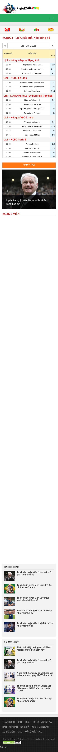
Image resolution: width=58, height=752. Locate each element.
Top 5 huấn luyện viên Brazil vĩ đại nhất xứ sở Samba (34, 586)
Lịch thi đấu (23, 722)
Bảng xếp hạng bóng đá (15, 727)
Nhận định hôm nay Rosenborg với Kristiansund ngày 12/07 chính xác (35, 674)
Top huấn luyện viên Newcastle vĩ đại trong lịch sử (34, 573)
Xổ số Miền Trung (12, 731)
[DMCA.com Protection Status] (12, 742)
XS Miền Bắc (7, 30)
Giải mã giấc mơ (50, 30)
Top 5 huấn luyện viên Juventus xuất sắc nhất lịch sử (33, 599)
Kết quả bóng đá (42, 722)
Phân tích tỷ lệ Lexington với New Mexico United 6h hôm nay (34, 648)
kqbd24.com (29, 739)
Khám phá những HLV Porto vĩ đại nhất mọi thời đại (34, 611)
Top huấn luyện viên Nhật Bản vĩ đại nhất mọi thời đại (35, 624)
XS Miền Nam (36, 30)
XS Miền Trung (21, 30)
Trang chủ (8, 722)
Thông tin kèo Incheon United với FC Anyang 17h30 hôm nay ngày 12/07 (34, 688)
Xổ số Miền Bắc (40, 727)
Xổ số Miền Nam (34, 731)
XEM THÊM (29, 165)
